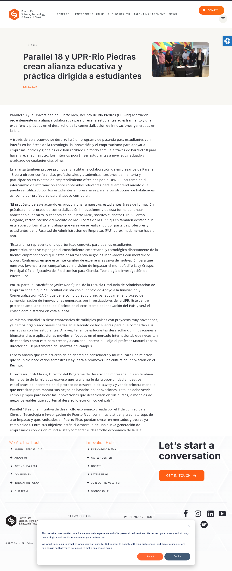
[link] (227, 41)
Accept (150, 556)
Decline (177, 556)
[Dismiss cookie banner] (189, 527)
